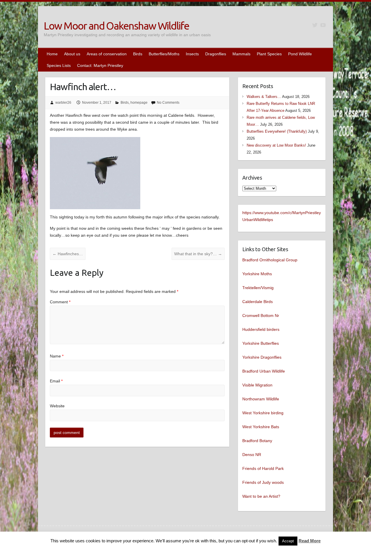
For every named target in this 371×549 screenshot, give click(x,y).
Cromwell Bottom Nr (260, 315)
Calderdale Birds (257, 301)
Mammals (241, 54)
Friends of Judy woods (263, 482)
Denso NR (251, 454)
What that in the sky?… (198, 253)
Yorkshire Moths (257, 273)
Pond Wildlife (300, 54)
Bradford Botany (257, 440)
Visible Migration (257, 385)
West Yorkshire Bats (260, 426)
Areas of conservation (107, 54)
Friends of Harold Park (263, 468)
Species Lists (59, 65)
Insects (192, 54)
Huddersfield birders (260, 329)
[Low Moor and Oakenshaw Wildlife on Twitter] (315, 25)
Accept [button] (288, 541)
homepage (139, 103)
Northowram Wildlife (260, 399)
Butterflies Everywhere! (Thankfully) (277, 131)
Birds (137, 54)
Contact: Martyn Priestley (100, 65)
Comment (60, 302)
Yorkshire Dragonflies (261, 357)
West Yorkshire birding (262, 413)
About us (72, 54)
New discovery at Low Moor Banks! (276, 145)
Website (57, 406)
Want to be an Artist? (261, 496)
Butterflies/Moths (164, 54)
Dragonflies (215, 54)
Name (56, 356)
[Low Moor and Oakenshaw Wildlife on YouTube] (323, 25)
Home (52, 54)
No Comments (168, 103)
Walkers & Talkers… (264, 96)
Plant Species (269, 54)
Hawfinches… (67, 253)
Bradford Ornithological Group (269, 260)
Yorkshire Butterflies (260, 343)
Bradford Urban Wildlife (263, 371)
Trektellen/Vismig (258, 287)
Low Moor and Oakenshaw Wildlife (116, 26)
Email (56, 381)
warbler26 (63, 103)
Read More (310, 540)
